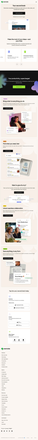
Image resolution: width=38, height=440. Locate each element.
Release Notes (11, 302)
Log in (24, 16)
